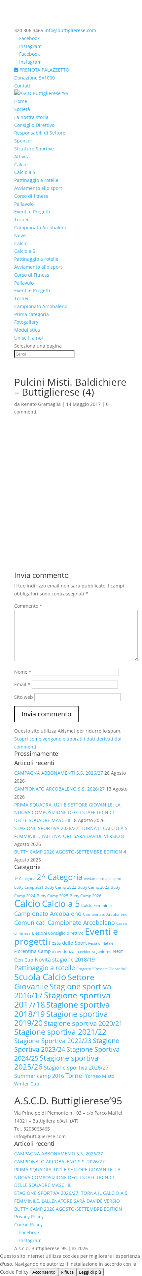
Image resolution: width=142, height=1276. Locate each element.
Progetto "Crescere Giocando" (101, 969)
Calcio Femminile (97, 905)
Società (22, 109)
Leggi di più (90, 1272)
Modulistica (27, 330)
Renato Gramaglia (41, 404)
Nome (22, 672)
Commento (28, 606)
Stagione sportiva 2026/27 (76, 1067)
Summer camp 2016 (39, 1076)
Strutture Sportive (34, 148)
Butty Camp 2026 (85, 895)
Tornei (21, 219)
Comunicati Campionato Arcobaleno (64, 922)
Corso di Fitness (31, 275)
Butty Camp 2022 (60, 887)
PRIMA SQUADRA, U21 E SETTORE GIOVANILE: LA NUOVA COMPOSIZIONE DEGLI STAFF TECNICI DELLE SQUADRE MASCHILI (67, 813)
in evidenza (63, 951)
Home (20, 101)
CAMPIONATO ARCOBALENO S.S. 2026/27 (59, 789)
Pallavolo (24, 204)
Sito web (23, 697)
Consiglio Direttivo (34, 125)
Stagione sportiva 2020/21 (83, 1023)
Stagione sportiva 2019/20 (61, 1018)
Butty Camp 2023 (93, 887)
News (20, 235)
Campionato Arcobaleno (40, 227)
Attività (22, 156)
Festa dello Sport (68, 942)
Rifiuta (67, 1272)
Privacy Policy (29, 1216)
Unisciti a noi (28, 338)
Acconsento (43, 1272)
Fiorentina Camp (32, 951)
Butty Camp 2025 (52, 896)
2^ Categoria (60, 876)
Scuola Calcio (40, 977)
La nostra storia (31, 117)
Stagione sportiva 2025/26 (56, 1062)
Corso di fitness (31, 196)
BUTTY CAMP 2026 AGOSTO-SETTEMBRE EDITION (68, 852)
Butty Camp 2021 (28, 887)
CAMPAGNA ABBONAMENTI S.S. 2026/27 (58, 773)
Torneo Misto (99, 1076)
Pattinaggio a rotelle (36, 180)
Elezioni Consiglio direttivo (58, 933)
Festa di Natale (100, 943)
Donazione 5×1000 (34, 78)
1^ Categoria (24, 878)
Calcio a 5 (24, 172)
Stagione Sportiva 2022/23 (52, 1040)
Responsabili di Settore (39, 133)
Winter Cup (26, 1084)
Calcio (20, 164)
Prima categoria (31, 314)
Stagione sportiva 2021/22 (60, 1032)
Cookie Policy (28, 1224)
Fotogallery (26, 322)
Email (22, 684)
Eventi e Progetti (32, 211)
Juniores (103, 951)
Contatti (23, 86)
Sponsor (23, 141)
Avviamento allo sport (38, 188)
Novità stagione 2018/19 (65, 959)
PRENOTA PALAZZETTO (43, 70)
